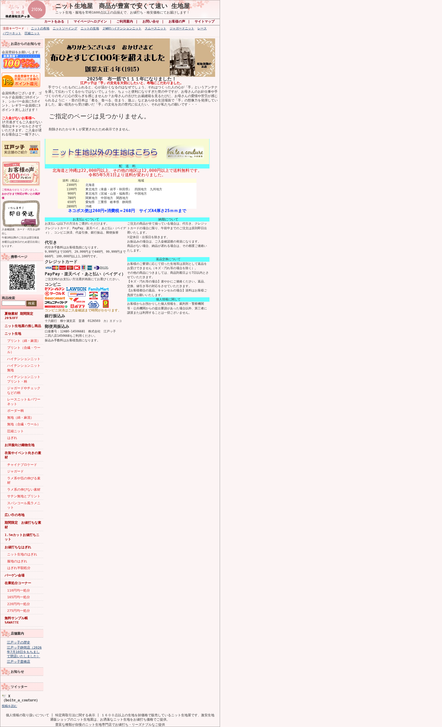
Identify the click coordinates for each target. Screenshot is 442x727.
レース (202, 28)
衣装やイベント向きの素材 (23, 455)
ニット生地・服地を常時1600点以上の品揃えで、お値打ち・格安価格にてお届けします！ (122, 12)
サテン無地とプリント (23, 496)
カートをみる (54, 21)
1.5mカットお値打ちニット (22, 537)
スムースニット (155, 28)
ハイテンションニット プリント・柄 (25, 379)
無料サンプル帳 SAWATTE (16, 620)
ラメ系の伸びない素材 (23, 489)
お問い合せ (150, 21)
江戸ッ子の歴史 (18, 642)
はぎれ (12, 438)
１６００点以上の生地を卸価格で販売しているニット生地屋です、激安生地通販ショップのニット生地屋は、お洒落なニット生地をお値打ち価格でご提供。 (132, 717)
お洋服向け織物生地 (20, 445)
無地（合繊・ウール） (23, 424)
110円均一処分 (18, 590)
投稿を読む (9, 706)
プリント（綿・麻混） (23, 341)
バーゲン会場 (15, 575)
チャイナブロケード (22, 465)
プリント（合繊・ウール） (23, 350)
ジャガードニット (182, 28)
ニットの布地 (40, 28)
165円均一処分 (18, 597)
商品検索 (8, 298)
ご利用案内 (124, 21)
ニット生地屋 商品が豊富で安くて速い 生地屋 (122, 5)
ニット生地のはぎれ (22, 554)
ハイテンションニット (23, 359)
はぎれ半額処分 (18, 568)
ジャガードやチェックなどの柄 (23, 390)
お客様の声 (177, 21)
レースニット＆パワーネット (23, 401)
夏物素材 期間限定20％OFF (19, 316)
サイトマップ (205, 21)
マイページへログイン (90, 21)
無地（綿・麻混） (20, 417)
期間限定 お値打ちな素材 (23, 525)
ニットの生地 (90, 28)
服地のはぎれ (17, 561)
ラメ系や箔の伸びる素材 (23, 480)
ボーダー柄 (15, 411)
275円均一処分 (18, 611)
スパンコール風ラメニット (23, 505)
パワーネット (12, 33)
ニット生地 (13, 333)
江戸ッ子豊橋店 (18, 661)
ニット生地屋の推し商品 (23, 326)
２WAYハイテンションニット (121, 28)
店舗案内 (17, 633)
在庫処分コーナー (18, 583)
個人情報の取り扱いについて (27, 715)
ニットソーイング (65, 28)
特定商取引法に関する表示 (75, 715)
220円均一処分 (18, 604)
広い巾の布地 (15, 515)
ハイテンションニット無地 (23, 368)
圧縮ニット (32, 33)
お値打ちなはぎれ (18, 547)
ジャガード (15, 471)
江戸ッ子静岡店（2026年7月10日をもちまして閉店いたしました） (24, 652)
